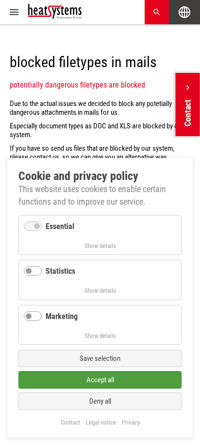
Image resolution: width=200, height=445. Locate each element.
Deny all (100, 401)
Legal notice (101, 422)
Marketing (62, 316)
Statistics (60, 271)
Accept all (100, 379)
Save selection (100, 358)
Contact (70, 422)
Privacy (131, 422)
